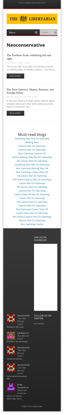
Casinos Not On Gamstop (32, 145)
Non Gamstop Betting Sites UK (32, 168)
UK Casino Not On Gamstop (32, 175)
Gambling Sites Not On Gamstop (32, 138)
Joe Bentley (12, 63)
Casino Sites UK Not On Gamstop (32, 194)
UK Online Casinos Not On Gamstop (32, 179)
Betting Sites (32, 142)
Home (28, 3)
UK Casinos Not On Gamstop (32, 160)
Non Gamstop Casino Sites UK (32, 172)
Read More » (15, 76)
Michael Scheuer (14, 97)
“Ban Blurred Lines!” (21, 321)
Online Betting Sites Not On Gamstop (32, 157)
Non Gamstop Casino (32, 224)
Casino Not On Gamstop (32, 183)
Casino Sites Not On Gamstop (32, 212)
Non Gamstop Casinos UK (32, 153)
